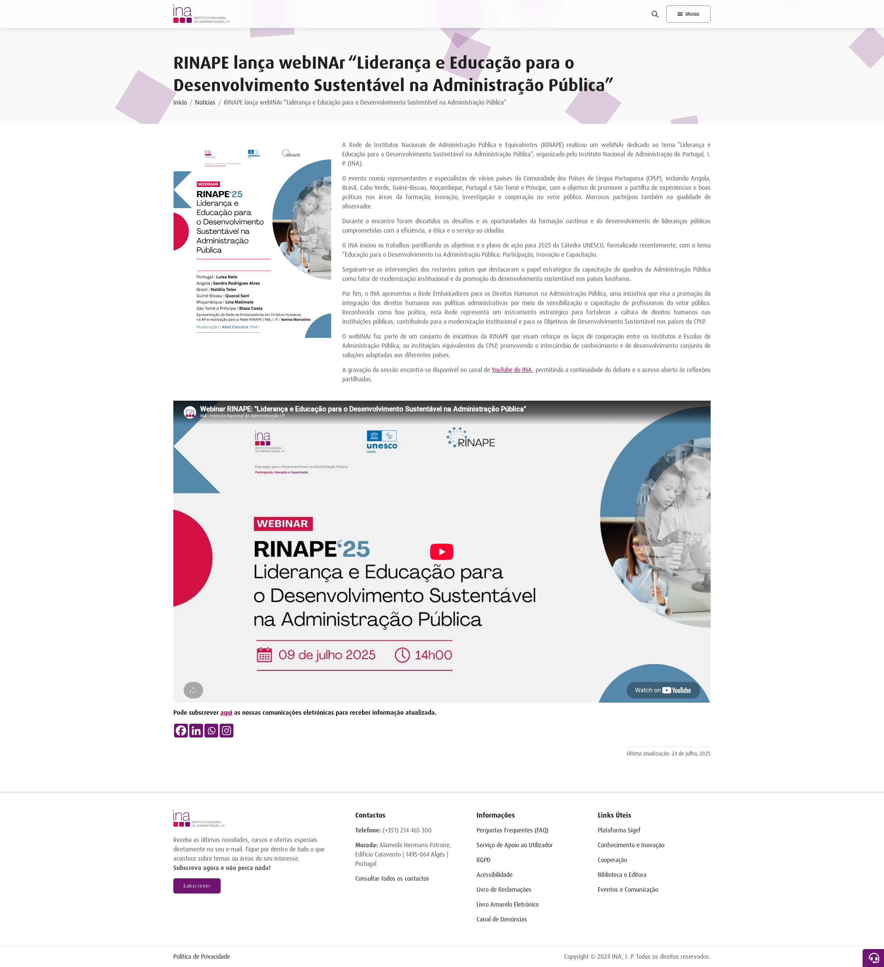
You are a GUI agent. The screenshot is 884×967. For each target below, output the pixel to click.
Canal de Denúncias (502, 919)
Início (180, 102)
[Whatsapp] (211, 731)
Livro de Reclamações (504, 890)
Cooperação (612, 860)
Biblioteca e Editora (622, 875)
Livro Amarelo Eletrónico (508, 904)
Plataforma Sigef (619, 830)
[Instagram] (226, 731)
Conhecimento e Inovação (631, 845)
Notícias (205, 102)
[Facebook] (181, 731)
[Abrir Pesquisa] (655, 14)
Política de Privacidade (201, 957)
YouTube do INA (512, 370)
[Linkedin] (196, 731)
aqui (226, 713)
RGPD (484, 860)
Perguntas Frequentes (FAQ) (512, 830)
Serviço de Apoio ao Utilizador (515, 845)
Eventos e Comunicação (628, 890)
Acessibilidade (494, 875)
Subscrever (197, 886)
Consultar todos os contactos (392, 879)
